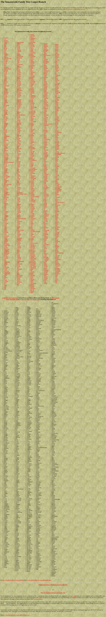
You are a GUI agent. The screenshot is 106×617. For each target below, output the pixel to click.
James (31, 109)
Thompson (57, 145)
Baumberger (6, 105)
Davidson (19, 67)
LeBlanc (32, 204)
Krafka (31, 164)
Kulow (31, 172)
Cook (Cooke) (7, 273)
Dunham (19, 130)
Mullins (45, 91)
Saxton (45, 267)
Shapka (56, 50)
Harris (18, 283)
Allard (5, 49)
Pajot (44, 134)
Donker (18, 107)
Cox (5, 284)
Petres (44, 162)
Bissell (5, 138)
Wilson (56, 250)
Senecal (56, 45)
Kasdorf (32, 135)
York (56, 277)
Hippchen (32, 72)
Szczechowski (58, 132)
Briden (5, 179)
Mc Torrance (33, 262)
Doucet (18, 112)
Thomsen (57, 146)
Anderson (6, 57)
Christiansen (6, 252)
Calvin (5, 214)
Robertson (45, 234)
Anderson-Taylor (7, 58)
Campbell (6, 216)
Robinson (45, 236)
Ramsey (45, 203)
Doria (18, 108)
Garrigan (19, 212)
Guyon (18, 265)
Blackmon (6, 140)
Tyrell (56, 176)
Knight (31, 153)
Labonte (32, 177)
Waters (56, 216)
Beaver (5, 111)
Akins (5, 45)
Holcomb (32, 76)
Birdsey (5, 132)
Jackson (32, 105)
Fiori (18, 170)
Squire (56, 89)
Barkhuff (6, 93)
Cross (5, 286)
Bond (5, 151)
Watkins (57, 218)
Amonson (6, 54)
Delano (18, 77)
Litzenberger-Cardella (35, 231)
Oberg (44, 112)
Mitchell (45, 60)
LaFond (32, 184)
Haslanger (32, 38)
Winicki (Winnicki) (59, 252)
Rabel (44, 199)
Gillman (18, 231)
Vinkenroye (57, 197)
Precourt (45, 186)
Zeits (56, 282)
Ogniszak (45, 117)
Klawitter (32, 151)
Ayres (5, 78)
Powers (45, 184)
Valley (56, 180)
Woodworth (57, 271)
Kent (31, 143)
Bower (5, 164)
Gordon (18, 241)
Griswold (19, 258)
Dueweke (19, 124)
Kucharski (32, 168)
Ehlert (18, 142)
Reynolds (45, 221)
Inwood (32, 104)
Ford (18, 177)
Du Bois (19, 121)
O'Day (44, 113)
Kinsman (32, 147)
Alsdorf (5, 53)
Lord (31, 235)
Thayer (56, 140)
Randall (45, 204)
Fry (17, 196)
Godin (18, 236)
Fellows (18, 162)
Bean (5, 107)
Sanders (45, 264)
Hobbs (31, 74)
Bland (5, 146)
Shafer (56, 49)
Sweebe (56, 127)
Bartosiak (6, 102)
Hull (31, 94)
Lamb (31, 187)
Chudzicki (6, 254)
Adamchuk (6, 41)
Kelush (32, 140)
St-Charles (45, 257)
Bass (5, 103)
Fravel (18, 190)
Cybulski (19, 55)
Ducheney (19, 122)
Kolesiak (32, 159)
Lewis (31, 221)
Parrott (44, 140)
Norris (44, 109)
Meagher (45, 45)
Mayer (31, 292)
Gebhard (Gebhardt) (21, 218)
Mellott (45, 47)
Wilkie (56, 245)
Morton (45, 82)
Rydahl (45, 254)
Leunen (32, 219)
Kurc (31, 174)
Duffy (18, 125)
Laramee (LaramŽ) (34, 196)
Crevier (18, 46)
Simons (56, 68)
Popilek (45, 179)
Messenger (45, 50)
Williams (57, 246)
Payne (44, 151)
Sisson (56, 71)
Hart (18, 284)
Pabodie (45, 130)
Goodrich (19, 240)
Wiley (56, 243)
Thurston (57, 149)
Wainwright (57, 205)
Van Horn (57, 185)
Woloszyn (57, 265)
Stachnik (57, 91)
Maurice (32, 287)
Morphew (45, 77)
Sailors (45, 256)
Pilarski (45, 170)
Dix (17, 98)
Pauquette (45, 149)
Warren (56, 215)
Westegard (57, 232)
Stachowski (57, 92)
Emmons (19, 151)
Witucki (56, 258)
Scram (44, 282)
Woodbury (57, 268)
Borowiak (6, 157)
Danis (18, 65)
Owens (45, 127)
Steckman (57, 100)
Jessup (31, 122)
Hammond (19, 276)
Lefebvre (32, 206)
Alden (5, 46)
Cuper (18, 52)
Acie (5, 39)
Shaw (56, 52)
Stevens (56, 106)
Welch (56, 224)
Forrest (18, 179)
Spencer (57, 87)
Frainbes (19, 187)
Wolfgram (57, 263)
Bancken (6, 91)
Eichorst (18, 143)
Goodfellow (19, 238)
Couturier (6, 281)
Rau (44, 208)
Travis (56, 164)
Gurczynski (19, 264)
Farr (18, 159)
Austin (5, 74)
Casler (5, 228)
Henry (31, 54)
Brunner (5, 190)
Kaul (31, 137)
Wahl (56, 203)
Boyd (5, 167)
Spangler (57, 84)
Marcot (32, 274)
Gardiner (19, 206)
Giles (18, 229)
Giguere (18, 226)
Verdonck (57, 194)
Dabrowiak (19, 57)
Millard (45, 54)
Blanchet (6, 145)
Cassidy (5, 230)
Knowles (32, 155)
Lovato (32, 238)
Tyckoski (57, 175)
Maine (31, 269)
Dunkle (18, 131)
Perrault (45, 157)
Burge (5, 201)
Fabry (18, 156)
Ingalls (31, 102)
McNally (32, 257)
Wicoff (56, 240)
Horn (31, 86)
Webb (56, 220)
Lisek (31, 229)
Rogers (45, 239)
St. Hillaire (45, 260)
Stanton (56, 93)
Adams (5, 43)
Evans (18, 155)
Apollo (5, 62)
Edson (18, 139)
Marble (32, 273)
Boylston (6, 168)
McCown (32, 248)
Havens (32, 41)
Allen (5, 50)
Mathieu (32, 284)
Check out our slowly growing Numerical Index (39, 580)
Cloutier (5, 264)
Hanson (18, 279)
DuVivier (19, 135)
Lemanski (32, 208)
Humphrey (32, 95)
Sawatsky (45, 266)
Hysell (31, 100)
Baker (5, 88)
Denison (19, 85)
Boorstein (6, 154)
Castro (5, 234)
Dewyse (18, 91)
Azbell (5, 79)
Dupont (18, 133)
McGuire (32, 252)
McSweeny (32, 261)
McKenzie (32, 254)
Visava (56, 199)
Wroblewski (57, 273)
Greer (18, 253)
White (56, 237)
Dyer (18, 137)
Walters (56, 210)
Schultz (45, 279)
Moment (45, 67)
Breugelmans (7, 176)
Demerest (19, 83)
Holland (32, 77)
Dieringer (19, 95)
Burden (5, 198)
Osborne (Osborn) (47, 124)
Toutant (56, 159)
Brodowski (6, 180)
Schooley (45, 273)
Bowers (5, 166)
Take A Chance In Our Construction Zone (13, 580)
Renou (44, 217)
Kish (31, 149)
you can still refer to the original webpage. (74, 9)
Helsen (31, 51)
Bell (5, 115)
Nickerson (45, 102)
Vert (56, 195)
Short (56, 63)
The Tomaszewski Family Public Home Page (17, 615)
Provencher (46, 194)
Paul (44, 148)
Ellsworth (19, 148)
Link (31, 227)
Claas (5, 259)
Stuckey (57, 123)
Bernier (5, 125)
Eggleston (19, 140)
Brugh (5, 186)
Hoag (31, 73)
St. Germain (46, 258)
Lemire (32, 210)
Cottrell (5, 280)
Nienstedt (45, 104)
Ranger (45, 205)
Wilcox (56, 242)
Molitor (45, 65)
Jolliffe (31, 125)
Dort (18, 109)
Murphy (45, 95)
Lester (31, 217)
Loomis (32, 234)
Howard (32, 90)
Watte (56, 219)
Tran (56, 162)
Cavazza (6, 237)
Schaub (45, 269)
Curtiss (18, 54)
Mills (44, 56)
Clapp (5, 260)
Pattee (44, 146)
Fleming (18, 175)
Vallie (56, 181)
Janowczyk (32, 112)
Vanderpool (57, 188)
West (56, 230)
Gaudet (18, 214)
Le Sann (32, 214)
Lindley (32, 223)
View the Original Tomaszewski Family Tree (53, 593)
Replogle (45, 218)
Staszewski (57, 97)
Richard (45, 223)
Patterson (45, 147)
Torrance (57, 157)
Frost (18, 195)
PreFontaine (46, 187)
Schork (45, 275)
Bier (5, 128)
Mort (44, 79)
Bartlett (5, 100)
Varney (56, 193)
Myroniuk (45, 98)
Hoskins (32, 89)
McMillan (32, 256)
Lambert (32, 188)
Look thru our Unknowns (10, 298)
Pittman (45, 173)
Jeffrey (31, 117)
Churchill (6, 256)
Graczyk (19, 248)
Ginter (18, 232)
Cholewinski (6, 249)
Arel (5, 65)
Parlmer (45, 138)
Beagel (5, 106)
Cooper (5, 275)
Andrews (6, 59)
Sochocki (57, 80)
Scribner (45, 283)
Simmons (57, 67)
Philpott (45, 168)
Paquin (45, 137)
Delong (18, 79)
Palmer (45, 135)
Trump (56, 171)
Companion (6, 271)
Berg (5, 122)
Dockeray (19, 99)
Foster (18, 182)
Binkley (5, 131)
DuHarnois (19, 127)
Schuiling (45, 278)
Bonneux (6, 153)
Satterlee (45, 265)
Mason (31, 282)
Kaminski (32, 133)
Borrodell (6, 159)
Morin (44, 76)
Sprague (57, 88)
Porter (44, 182)
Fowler (18, 184)
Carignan (6, 219)
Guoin (18, 262)
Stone (56, 111)
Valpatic (57, 183)
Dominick (19, 103)
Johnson (32, 124)
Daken (18, 59)
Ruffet (44, 251)
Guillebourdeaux (20, 261)
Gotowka (19, 243)
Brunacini (6, 189)
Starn (56, 96)
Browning (6, 185)
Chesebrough (7, 245)
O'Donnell (45, 114)
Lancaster (32, 190)
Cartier (5, 225)
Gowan (18, 245)
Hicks (31, 67)
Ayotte (5, 76)
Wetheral (57, 233)
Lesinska (32, 216)
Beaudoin (6, 110)
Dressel (18, 116)
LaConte (32, 179)
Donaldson (19, 104)
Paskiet (45, 143)
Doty (18, 111)
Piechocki (45, 169)
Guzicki (18, 266)
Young (56, 278)
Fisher (18, 174)
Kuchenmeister (33, 169)
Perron (44, 159)
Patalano (45, 144)
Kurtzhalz (32, 175)
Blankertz (6, 148)
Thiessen (57, 142)
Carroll (5, 224)
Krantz (31, 165)
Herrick (32, 59)
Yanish (56, 275)
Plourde (45, 177)
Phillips (45, 166)
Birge (5, 133)
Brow (5, 183)
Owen (44, 126)
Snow (56, 78)
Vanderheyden (58, 186)
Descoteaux (19, 90)
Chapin (5, 242)
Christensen (6, 251)
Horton (32, 87)
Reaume (45, 210)
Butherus (6, 203)
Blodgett (6, 150)
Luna (31, 240)
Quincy (45, 197)
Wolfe (56, 260)
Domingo (19, 102)
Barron (5, 98)
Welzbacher (57, 227)
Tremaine (57, 166)
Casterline (6, 232)
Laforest (32, 186)
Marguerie (32, 275)
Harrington (19, 282)
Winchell (57, 251)
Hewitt (31, 64)
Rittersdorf (45, 227)
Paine (44, 133)
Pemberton (45, 155)
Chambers (6, 240)
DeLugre (19, 81)
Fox (18, 186)
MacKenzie (33, 265)
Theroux (57, 141)
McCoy (32, 249)
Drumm (18, 120)
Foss (18, 181)
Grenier (18, 254)
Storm (56, 113)
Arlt (4, 66)
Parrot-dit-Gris (46, 139)
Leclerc (32, 205)
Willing (56, 247)
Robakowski (46, 230)
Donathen (19, 105)
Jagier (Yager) (33, 107)
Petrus (44, 164)
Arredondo (6, 67)
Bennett (5, 119)
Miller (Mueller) (47, 55)
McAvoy (32, 244)
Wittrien (56, 256)
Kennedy (32, 142)
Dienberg (19, 94)
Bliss (5, 149)
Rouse (44, 247)
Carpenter (6, 223)
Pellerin (45, 153)
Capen (5, 218)
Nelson (45, 100)
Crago (5, 285)
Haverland (32, 42)
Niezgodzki (46, 105)
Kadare (32, 130)
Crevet (18, 45)
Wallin (56, 207)
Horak (31, 85)
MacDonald (33, 264)
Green (18, 252)
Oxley (44, 129)
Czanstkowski (20, 56)
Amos (5, 56)
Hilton (31, 70)
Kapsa (31, 134)
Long (31, 232)
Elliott (18, 146)
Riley (44, 225)
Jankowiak (32, 111)
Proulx (44, 192)
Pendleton (45, 156)
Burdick (5, 199)
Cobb (5, 265)
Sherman (57, 57)
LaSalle (32, 199)
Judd (31, 127)
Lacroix (32, 181)
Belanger (6, 114)
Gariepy (18, 209)
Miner (44, 57)
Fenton (18, 166)
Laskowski (32, 200)
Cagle (5, 208)
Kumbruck (32, 173)
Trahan (56, 160)
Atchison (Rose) (7, 68)
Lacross (32, 182)
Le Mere (32, 209)
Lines (31, 225)
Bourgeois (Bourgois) (9, 162)
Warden (56, 214)
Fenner (18, 165)
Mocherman (46, 61)
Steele (56, 101)
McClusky (32, 245)
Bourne (5, 163)
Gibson (18, 223)
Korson (32, 162)
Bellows (5, 116)
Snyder (56, 79)
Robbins (45, 231)
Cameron (6, 215)
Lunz (31, 241)
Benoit (5, 120)
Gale (18, 203)
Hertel (31, 60)
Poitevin (45, 178)
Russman (45, 253)
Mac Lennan (33, 266)
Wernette (57, 229)
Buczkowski (6, 194)
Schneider (45, 271)
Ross (44, 245)
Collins (5, 269)
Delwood (19, 82)
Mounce (45, 89)
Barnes (5, 94)
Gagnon (18, 201)
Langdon (32, 194)
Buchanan (6, 192)
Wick (56, 238)
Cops (5, 276)
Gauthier (19, 216)
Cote (5, 278)
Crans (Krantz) (20, 42)
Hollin (31, 78)
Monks (45, 69)
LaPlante (32, 195)
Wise (56, 254)
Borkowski (6, 155)
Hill (31, 69)
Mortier (45, 81)
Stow (56, 114)
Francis (18, 188)
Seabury (57, 44)
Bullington (6, 197)
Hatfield (32, 39)
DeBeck (18, 70)
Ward (56, 212)
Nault (44, 99)
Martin (31, 280)
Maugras (32, 286)
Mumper (45, 94)
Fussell (18, 199)
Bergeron (6, 123)
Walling (56, 208)
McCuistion (33, 251)
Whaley (56, 234)
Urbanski (57, 179)
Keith (31, 138)
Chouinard (6, 250)
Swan (56, 125)
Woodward (57, 269)
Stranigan (57, 116)
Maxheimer (32, 288)
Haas (18, 267)
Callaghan (6, 211)
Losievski (32, 236)
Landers (32, 191)
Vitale (56, 201)
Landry (32, 192)
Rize (44, 229)
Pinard (44, 172)
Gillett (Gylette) (20, 230)
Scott (44, 280)
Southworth (57, 83)
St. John (45, 261)
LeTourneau (33, 218)
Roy (44, 249)
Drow (18, 118)
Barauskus (6, 92)
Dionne (18, 96)
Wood (56, 267)
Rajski (44, 201)
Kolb (31, 157)
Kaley (31, 131)
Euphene (19, 153)
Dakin (18, 60)
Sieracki (57, 66)
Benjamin (6, 118)
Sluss (56, 74)
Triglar (56, 167)
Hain (18, 270)
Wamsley (57, 211)
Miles (44, 52)
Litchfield (32, 230)
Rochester (45, 238)
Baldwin (6, 89)
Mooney (45, 72)
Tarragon (57, 135)
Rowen (45, 248)
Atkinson (6, 70)
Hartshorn (32, 35)
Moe (44, 64)
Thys (56, 150)
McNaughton (33, 258)
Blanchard (6, 144)
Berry (5, 127)
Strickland (57, 120)
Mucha (45, 90)
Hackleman (19, 269)
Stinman (57, 110)
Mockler (45, 63)
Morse (44, 78)
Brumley (6, 188)
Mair (31, 270)
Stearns (56, 98)
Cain (5, 210)
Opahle (45, 120)
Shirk (56, 62)
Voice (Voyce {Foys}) (60, 202)
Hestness (32, 61)
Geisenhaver (19, 221)
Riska (44, 226)
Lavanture (32, 201)
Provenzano (46, 195)
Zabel (56, 280)
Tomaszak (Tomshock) (60, 153)
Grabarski (19, 247)
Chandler (6, 241)
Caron (5, 221)
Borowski (6, 158)
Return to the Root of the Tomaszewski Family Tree (53, 585)
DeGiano (19, 76)
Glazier (18, 235)
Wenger (56, 228)
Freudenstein (20, 192)
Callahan (6, 212)
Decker (18, 73)
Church (5, 255)
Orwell (45, 122)
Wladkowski (58, 259)
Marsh (31, 278)
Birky (5, 135)
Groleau (18, 260)
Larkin (31, 197)
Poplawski (45, 181)
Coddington (6, 267)
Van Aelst (57, 184)
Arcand (5, 63)
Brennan (6, 175)
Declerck (19, 74)
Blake (5, 142)
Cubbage (19, 50)
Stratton (56, 118)
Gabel (18, 200)
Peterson (45, 161)
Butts (5, 205)
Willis (56, 249)
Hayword (32, 46)
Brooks (5, 181)
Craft (5, 287)
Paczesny (45, 131)
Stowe (56, 115)
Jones (31, 126)
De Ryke (19, 72)
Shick (56, 61)
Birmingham (6, 136)
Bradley (5, 170)
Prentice (45, 188)
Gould (18, 244)
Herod (31, 57)
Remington (45, 216)
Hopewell (32, 82)
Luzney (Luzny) (34, 243)
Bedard (5, 113)
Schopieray (46, 274)
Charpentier (6, 243)
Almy (5, 52)
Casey (5, 227)
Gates (18, 213)
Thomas (57, 144)
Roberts (45, 232)
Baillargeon (6, 85)
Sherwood (57, 59)
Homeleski (32, 81)
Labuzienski (33, 178)
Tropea (56, 168)
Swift (56, 129)
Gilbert (18, 227)
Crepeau (19, 43)
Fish (18, 173)
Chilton (5, 246)
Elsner (18, 149)
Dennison (19, 87)
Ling (31, 226)
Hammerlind (19, 275)
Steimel (56, 103)
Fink (18, 169)
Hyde (31, 99)
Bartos (5, 101)
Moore (44, 73)
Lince (31, 222)
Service (56, 48)
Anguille (6, 61)
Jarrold (31, 114)
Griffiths (19, 257)
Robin (44, 235)
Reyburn (45, 219)
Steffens (57, 102)
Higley (31, 68)
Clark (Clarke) (7, 262)
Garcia (18, 205)
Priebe (44, 190)
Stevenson (57, 107)
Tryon (56, 172)
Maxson (32, 289)
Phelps (44, 165)
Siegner (56, 65)
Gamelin (19, 204)
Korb (31, 161)
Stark (56, 94)
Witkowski (57, 255)
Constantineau (7, 272)
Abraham (6, 37)
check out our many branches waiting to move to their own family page (33, 298)
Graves (18, 251)
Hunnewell (32, 96)
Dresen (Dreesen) (21, 114)
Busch (5, 202)
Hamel (18, 274)
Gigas (18, 225)
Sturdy (56, 124)
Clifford (5, 263)
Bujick (5, 195)
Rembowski (46, 214)
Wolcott (56, 262)
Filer (18, 168)
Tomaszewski (58, 154)
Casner (5, 229)
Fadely (18, 157)
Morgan (45, 74)
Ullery (56, 177)
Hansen (18, 278)
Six (55, 72)
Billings (5, 129)
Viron (56, 198)
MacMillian (33, 267)
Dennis (18, 86)
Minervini (45, 59)
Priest (44, 191)
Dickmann (19, 92)
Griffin (18, 256)
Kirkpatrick (32, 148)
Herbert (32, 55)
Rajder (44, 200)
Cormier (5, 277)
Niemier (45, 103)
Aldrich (5, 48)
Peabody (45, 152)
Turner (56, 173)
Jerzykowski (33, 121)
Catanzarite (6, 236)
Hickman (32, 65)
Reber (44, 212)
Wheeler (57, 236)
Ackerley (6, 40)
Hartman (32, 34)
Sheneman (57, 54)
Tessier (56, 138)
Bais (5, 87)
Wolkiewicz (57, 264)
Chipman (6, 247)
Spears (56, 85)
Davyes (18, 69)
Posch (44, 183)
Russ (44, 252)
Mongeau (45, 68)
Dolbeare (19, 100)
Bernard (5, 124)
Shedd (56, 53)
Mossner (45, 86)
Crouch (18, 48)
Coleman (6, 268)
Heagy (31, 47)
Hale (18, 271)
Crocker (18, 47)
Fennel (18, 164)
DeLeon (18, 78)
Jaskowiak (32, 116)
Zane (56, 281)
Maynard (45, 43)
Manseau (32, 271)
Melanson (45, 46)
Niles (44, 107)
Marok (31, 276)
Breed (5, 173)
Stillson (56, 109)
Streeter (56, 119)
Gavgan (18, 217)
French (18, 191)
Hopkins (32, 83)
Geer (18, 219)
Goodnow (19, 239)
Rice (44, 222)
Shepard (57, 56)
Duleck (18, 129)
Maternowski (33, 283)
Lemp (31, 212)
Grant (18, 249)
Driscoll (18, 117)
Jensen (31, 120)
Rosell (44, 243)
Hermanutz (32, 56)
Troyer (56, 170)
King (31, 146)
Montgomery (46, 70)
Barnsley (6, 96)
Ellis (18, 147)
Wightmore (57, 241)
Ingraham (32, 103)
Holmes (32, 79)
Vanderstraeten (58, 189)
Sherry (56, 58)
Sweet (56, 128)
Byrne (5, 207)
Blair (5, 141)
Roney (44, 240)
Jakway (32, 108)
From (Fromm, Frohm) (22, 194)
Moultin (45, 87)
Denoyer (19, 89)
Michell (45, 51)
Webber (56, 221)
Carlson (5, 220)
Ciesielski (6, 258)
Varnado (57, 192)
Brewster (6, 177)
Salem (44, 262)
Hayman (32, 45)
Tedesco (57, 137)
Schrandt (45, 276)
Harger (18, 280)
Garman (18, 210)
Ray (44, 209)
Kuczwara (32, 170)
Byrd (5, 206)
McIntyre (32, 253)
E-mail (74, 596)
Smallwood (57, 75)
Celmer (5, 238)
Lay (31, 203)
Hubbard (32, 91)
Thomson (57, 148)
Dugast (18, 126)
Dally (18, 63)
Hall (18, 273)
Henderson (32, 52)
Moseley (45, 83)
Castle (5, 233)
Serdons (57, 46)
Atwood (5, 71)
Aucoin (5, 72)
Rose (44, 241)
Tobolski (57, 151)
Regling (45, 213)
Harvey (32, 37)
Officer (45, 116)
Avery (5, 75)
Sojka (56, 81)
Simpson (57, 70)
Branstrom (6, 172)
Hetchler (32, 63)
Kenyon (32, 144)
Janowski (32, 113)
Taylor (56, 136)
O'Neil (44, 118)
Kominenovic (33, 160)
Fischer (18, 172)
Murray (45, 96)
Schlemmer (46, 270)
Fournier (19, 183)
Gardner (18, 208)
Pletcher (45, 175)
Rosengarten (46, 244)
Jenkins (32, 118)
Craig (5, 289)
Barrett (5, 97)
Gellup (18, 222)
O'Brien (45, 111)
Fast (18, 160)
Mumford (45, 92)
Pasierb (45, 142)
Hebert (31, 48)
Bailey (5, 84)
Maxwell (32, 291)
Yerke (56, 276)
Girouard (19, 234)
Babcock (6, 81)
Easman (18, 138)
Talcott (56, 133)
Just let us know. (38, 599)
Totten (56, 158)
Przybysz (45, 196)
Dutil (18, 134)
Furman (18, 197)
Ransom (45, 206)
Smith (56, 76)
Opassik (45, 121)
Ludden (32, 239)
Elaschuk (19, 144)
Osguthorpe (46, 125)
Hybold (32, 98)
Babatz (5, 80)
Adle (5, 44)
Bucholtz (6, 193)
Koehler (32, 156)
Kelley (31, 139)
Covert (5, 282)
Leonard (32, 213)
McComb (32, 247)
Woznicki (57, 272)
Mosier (45, 85)
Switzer (56, 131)
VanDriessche (58, 190)
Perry (44, 160)
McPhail (32, 260)
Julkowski (32, 129)
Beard (5, 109)
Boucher (6, 160)
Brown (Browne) (8, 184)
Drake (18, 113)
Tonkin (56, 155)
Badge (5, 83)
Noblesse (45, 108)
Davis (18, 68)
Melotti (45, 48)
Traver (56, 163)
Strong (56, 122)
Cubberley (19, 51)
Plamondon (46, 174)
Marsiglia (32, 279)
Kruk (31, 166)
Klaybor (32, 152)
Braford (5, 171)
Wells (56, 225)
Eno (18, 152)
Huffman (32, 92)
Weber (56, 223)
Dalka (18, 61)
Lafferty (32, 183)
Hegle (31, 50)
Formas (18, 178)
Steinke (56, 105)
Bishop (5, 137)
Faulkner (19, 161)
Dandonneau (20, 64)
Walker (56, 206)
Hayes (31, 43)
